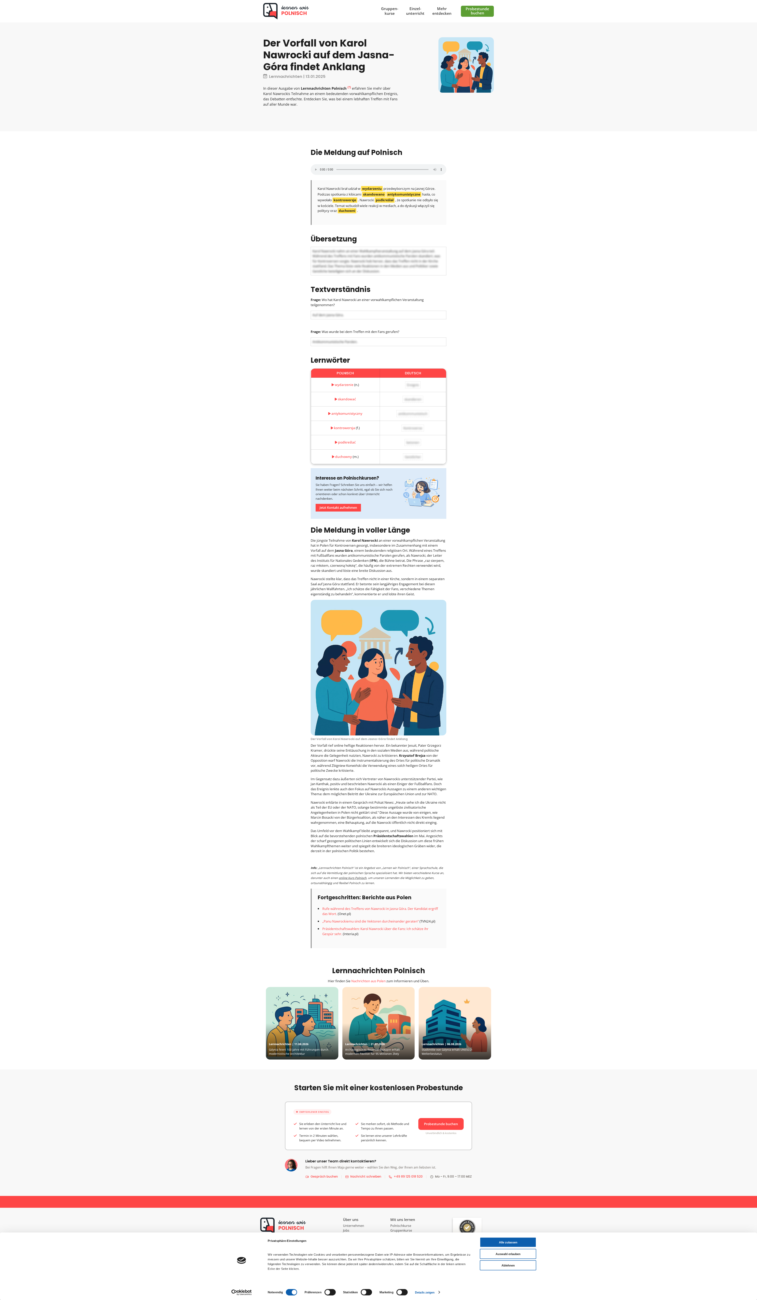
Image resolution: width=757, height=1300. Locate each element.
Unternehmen (353, 1226)
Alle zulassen (508, 1242)
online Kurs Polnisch (352, 878)
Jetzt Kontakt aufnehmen (338, 507)
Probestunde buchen (441, 1124)
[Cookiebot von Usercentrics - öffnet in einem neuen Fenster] (241, 1292)
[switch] (330, 1292)
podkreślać (347, 442)
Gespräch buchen (324, 1176)
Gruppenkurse (401, 1230)
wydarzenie (344, 384)
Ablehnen (508, 1265)
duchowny (343, 456)
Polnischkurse (400, 1226)
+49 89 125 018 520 (408, 1176)
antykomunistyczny (346, 413)
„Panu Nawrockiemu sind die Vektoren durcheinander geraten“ (370, 921)
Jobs (346, 1230)
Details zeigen (424, 1292)
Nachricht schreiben (365, 1176)
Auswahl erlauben (508, 1253)
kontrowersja (344, 428)
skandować (347, 399)
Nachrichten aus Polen (368, 981)
